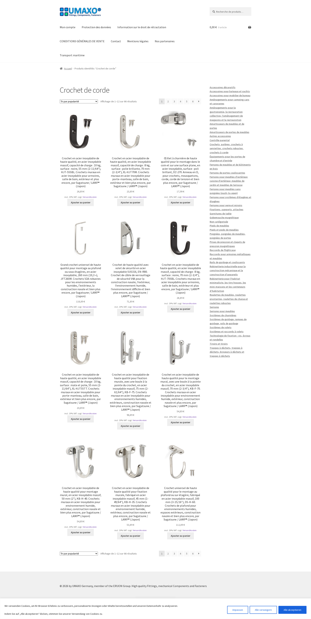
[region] (155, 608)
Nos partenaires (165, 41)
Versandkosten (90, 197)
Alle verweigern (263, 609)
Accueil (68, 68)
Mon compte (67, 27)
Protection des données (96, 27)
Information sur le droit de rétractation (141, 27)
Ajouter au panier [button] (80, 202)
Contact (116, 41)
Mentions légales (137, 41)
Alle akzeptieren (292, 609)
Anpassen (237, 609)
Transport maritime (72, 55)
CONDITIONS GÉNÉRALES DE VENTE (82, 41)
